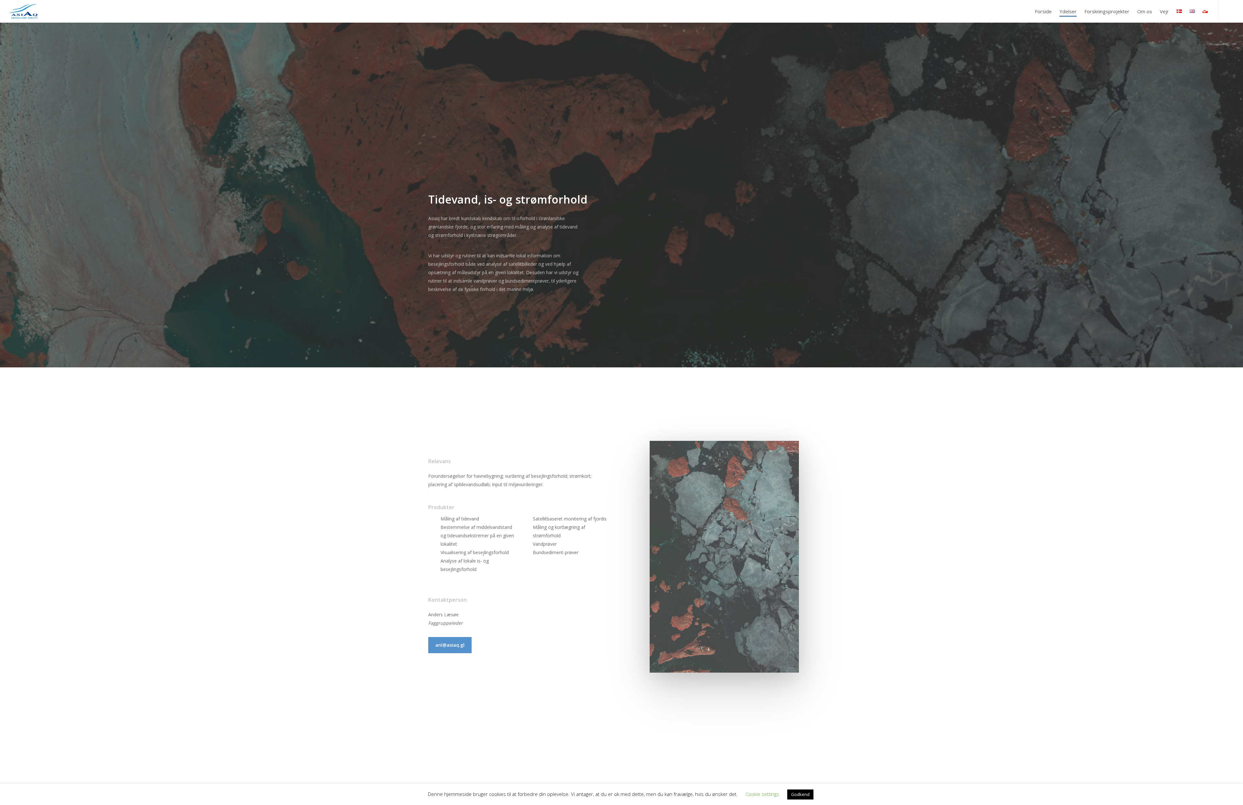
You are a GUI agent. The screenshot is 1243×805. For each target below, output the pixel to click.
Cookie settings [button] (762, 794)
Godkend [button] (800, 794)
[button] (450, 645)
